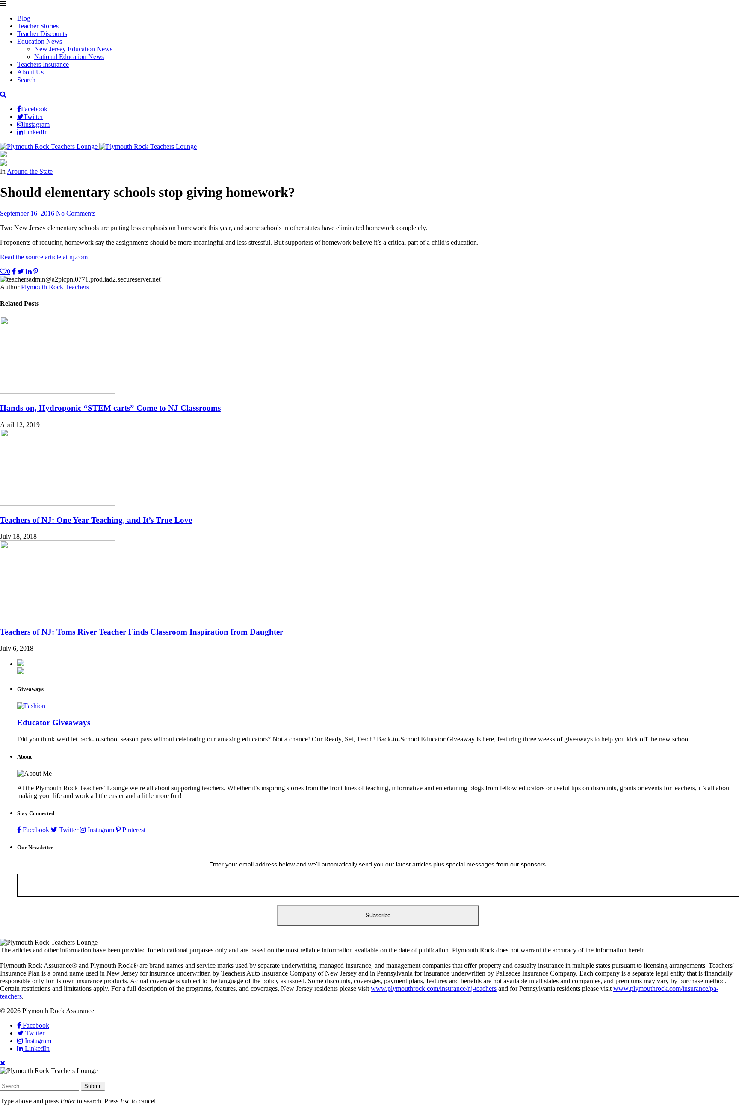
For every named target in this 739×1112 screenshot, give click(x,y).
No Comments (75, 213)
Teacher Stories (38, 26)
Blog (23, 18)
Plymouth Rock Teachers (55, 287)
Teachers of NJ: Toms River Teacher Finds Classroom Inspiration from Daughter (141, 631)
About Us (30, 72)
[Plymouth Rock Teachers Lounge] (98, 146)
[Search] (3, 94)
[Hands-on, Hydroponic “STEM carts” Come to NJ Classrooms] (57, 391)
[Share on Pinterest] (35, 271)
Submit (93, 1086)
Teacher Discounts (42, 33)
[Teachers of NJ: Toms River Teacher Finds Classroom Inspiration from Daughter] (57, 615)
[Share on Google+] (29, 271)
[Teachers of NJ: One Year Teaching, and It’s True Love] (57, 503)
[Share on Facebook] (14, 271)
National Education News (69, 56)
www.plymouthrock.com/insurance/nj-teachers (434, 988)
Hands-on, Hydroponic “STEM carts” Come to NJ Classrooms (110, 407)
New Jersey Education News (73, 49)
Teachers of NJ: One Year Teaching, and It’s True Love (96, 520)
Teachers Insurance (43, 64)
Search (26, 79)
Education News (39, 41)
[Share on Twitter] (21, 271)
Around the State (30, 171)
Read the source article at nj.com (44, 257)
